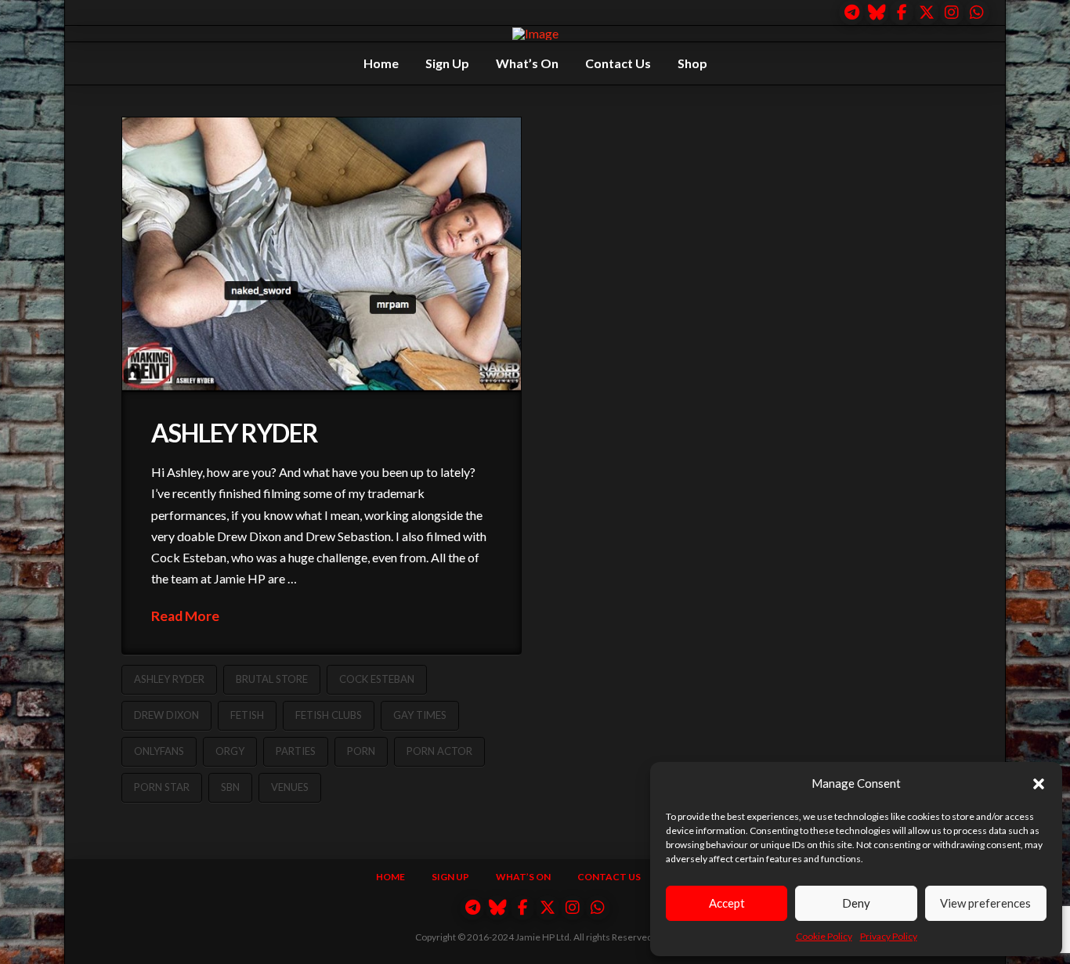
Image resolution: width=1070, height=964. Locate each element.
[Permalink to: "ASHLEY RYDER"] (321, 254)
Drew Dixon (166, 715)
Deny (856, 903)
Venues (290, 787)
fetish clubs (328, 715)
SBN (230, 787)
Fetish (247, 715)
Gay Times (419, 715)
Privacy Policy (888, 936)
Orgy (229, 751)
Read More (185, 616)
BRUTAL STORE (272, 679)
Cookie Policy (824, 936)
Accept (727, 903)
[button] (1039, 784)
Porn (361, 751)
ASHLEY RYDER (234, 432)
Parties (296, 751)
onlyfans (159, 751)
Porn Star (162, 787)
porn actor (439, 751)
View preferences (985, 903)
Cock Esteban (376, 679)
